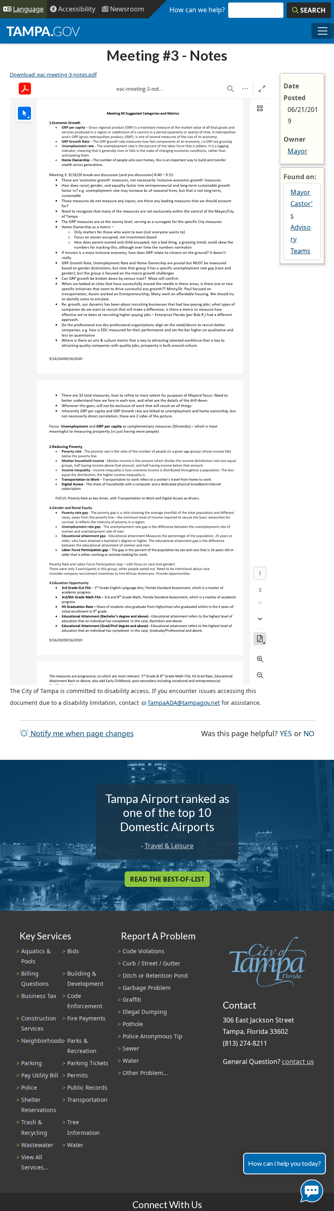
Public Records (87, 1087)
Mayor (298, 151)
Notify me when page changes (81, 733)
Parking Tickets (87, 1063)
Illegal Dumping (145, 1012)
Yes (286, 733)
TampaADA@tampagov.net (183, 702)
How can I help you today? (284, 1163)
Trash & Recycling (34, 1127)
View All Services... (34, 1162)
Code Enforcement (84, 1001)
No (308, 733)
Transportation (87, 1100)
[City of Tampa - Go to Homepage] (43, 31)
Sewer (131, 1048)
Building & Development (85, 978)
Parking (31, 1063)
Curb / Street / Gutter (151, 963)
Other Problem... (145, 1073)
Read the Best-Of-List (167, 879)
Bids (73, 951)
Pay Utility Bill (39, 1075)
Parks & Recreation (82, 1046)
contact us (298, 1061)
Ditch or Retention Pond (155, 975)
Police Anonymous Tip (152, 1036)
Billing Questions (35, 978)
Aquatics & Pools (36, 956)
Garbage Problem (147, 988)
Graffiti (132, 999)
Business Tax (38, 996)
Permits (77, 1075)
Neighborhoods (42, 1040)
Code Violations (144, 951)
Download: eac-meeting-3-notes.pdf (53, 74)
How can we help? (197, 9)
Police (29, 1087)
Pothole (133, 1024)
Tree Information (83, 1127)
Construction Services (38, 1023)
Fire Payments (86, 1018)
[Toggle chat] (310, 1189)
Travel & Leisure (169, 845)
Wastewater (37, 1145)
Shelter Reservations (38, 1105)
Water (75, 1145)
